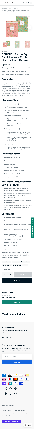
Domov (4, 8)
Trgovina (10, 8)
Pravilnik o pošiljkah (26, 413)
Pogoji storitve (6, 413)
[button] (3, 3)
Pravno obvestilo (6, 416)
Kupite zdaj (17, 280)
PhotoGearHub (10, 405)
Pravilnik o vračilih (6, 410)
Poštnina (13, 68)
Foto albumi (17, 8)
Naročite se (17, 362)
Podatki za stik (15, 413)
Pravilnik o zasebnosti (19, 410)
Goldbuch (5, 51)
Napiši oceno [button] (17, 302)
